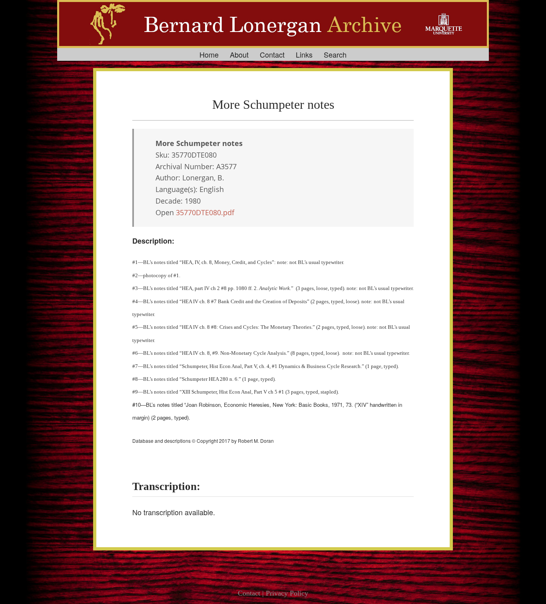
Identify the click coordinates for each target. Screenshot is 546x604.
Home (209, 54)
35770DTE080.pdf (205, 212)
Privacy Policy (287, 593)
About (239, 54)
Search (335, 54)
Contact (272, 54)
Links (304, 54)
